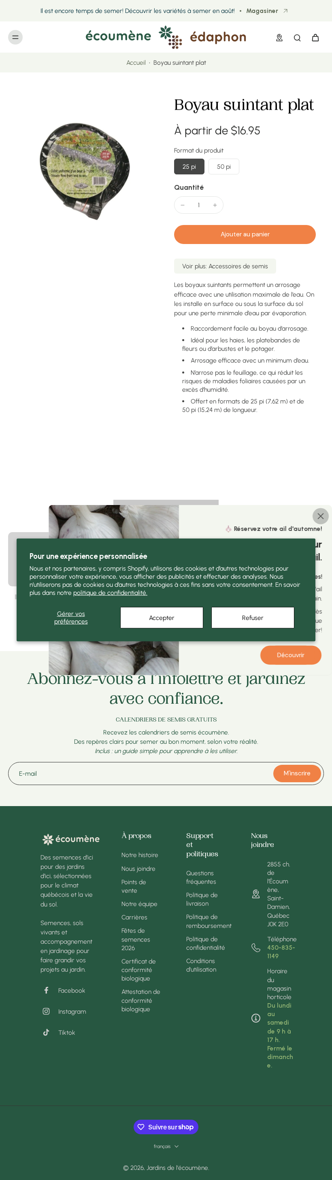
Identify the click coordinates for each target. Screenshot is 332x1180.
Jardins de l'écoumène (177, 1168)
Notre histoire (139, 855)
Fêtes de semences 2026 (135, 939)
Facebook (71, 990)
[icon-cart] (315, 37)
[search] (297, 37)
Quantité (189, 187)
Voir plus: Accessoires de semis (225, 266)
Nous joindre (138, 868)
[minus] (183, 205)
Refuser (253, 617)
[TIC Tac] (49, 1032)
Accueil (136, 62)
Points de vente (133, 886)
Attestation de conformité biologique (140, 1000)
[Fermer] (321, 516)
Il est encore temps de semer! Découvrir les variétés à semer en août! (137, 11)
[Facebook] (49, 990)
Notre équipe (139, 904)
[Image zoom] (83, 171)
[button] (245, 234)
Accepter (162, 617)
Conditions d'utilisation (201, 965)
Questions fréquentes (201, 877)
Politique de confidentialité (205, 943)
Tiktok (66, 1032)
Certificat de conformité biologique (138, 969)
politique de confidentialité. (110, 592)
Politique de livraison (202, 899)
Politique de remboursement (206, 921)
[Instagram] (49, 1011)
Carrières (134, 917)
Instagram (72, 1011)
